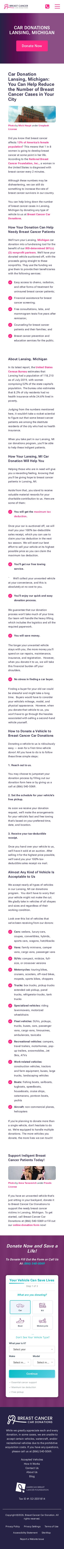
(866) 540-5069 (47, 6)
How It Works (32, 1463)
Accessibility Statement (25, 1532)
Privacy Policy (13, 1526)
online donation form (26, 1225)
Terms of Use (51, 1526)
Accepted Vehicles (32, 1459)
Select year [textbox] (19, 1349)
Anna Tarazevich (27, 1183)
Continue (32, 1373)
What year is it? (17, 1343)
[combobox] (32, 1349)
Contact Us (32, 1468)
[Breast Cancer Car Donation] (16, 6)
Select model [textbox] (44, 1362)
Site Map (46, 1532)
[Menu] (57, 6)
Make (12, 1356)
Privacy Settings (32, 1526)
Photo (11, 125)
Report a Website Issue (32, 1539)
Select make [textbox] (20, 1362)
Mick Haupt (24, 125)
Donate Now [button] (32, 46)
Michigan (43, 240)
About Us (31, 1472)
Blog (32, 1476)
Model (36, 1356)
